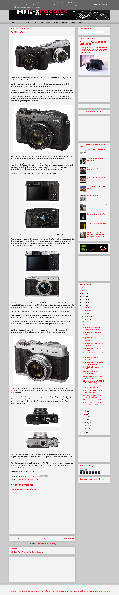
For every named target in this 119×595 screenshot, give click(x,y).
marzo (86, 423)
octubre (86, 313)
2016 (84, 299)
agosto (86, 319)
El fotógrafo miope (93, 195)
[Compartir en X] (44, 476)
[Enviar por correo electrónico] (40, 476)
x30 (37, 479)
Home (12, 22)
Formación (73, 22)
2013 (84, 432)
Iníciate (20, 22)
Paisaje (41, 22)
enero (86, 428)
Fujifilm (20, 479)
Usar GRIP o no (88, 322)
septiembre (87, 316)
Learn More (95, 5)
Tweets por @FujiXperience (94, 111)
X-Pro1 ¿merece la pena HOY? (97, 205)
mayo (86, 417)
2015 (84, 302)
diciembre (87, 308)
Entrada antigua (67, 538)
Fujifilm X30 (87, 325)
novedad (26, 479)
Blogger (106, 591)
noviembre (87, 310)
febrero (86, 425)
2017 (84, 296)
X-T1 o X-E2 (87, 407)
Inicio (44, 538)
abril (85, 420)
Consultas (56, 22)
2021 (84, 288)
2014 (84, 305)
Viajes (81, 22)
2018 (84, 293)
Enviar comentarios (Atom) (47, 544)
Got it (104, 5)
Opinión (27, 22)
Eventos (64, 22)
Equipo (48, 22)
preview (32, 479)
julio (85, 411)
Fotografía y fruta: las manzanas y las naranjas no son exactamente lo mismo (96, 234)
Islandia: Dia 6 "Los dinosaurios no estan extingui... (91, 338)
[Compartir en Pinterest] (47, 476)
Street (34, 22)
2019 (84, 290)
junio (85, 414)
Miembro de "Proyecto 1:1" (92, 400)
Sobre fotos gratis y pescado (96, 149)
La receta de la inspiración (96, 214)
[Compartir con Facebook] (46, 476)
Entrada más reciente (19, 538)
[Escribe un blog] (42, 476)
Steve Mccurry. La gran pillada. (97, 223)
